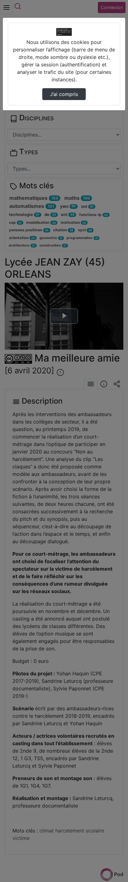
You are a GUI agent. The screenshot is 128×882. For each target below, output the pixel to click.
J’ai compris (64, 94)
